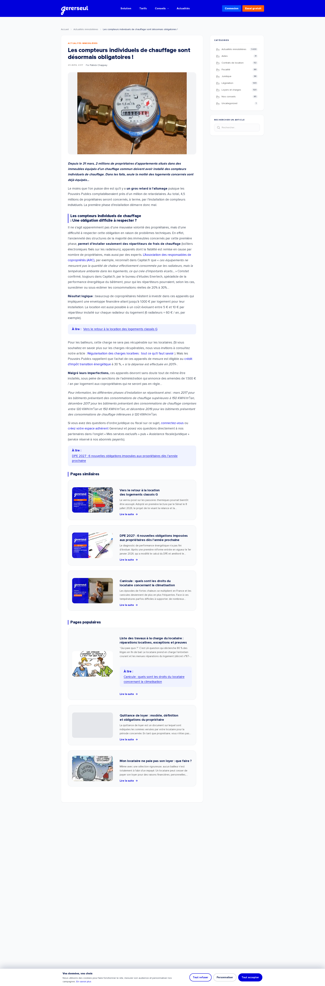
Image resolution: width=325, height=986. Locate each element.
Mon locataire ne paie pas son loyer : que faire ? (156, 761)
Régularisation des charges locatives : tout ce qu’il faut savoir (130, 353)
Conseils (160, 8)
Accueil (65, 29)
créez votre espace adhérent (88, 428)
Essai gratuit (253, 8)
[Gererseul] (74, 8)
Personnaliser (225, 977)
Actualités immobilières (85, 29)
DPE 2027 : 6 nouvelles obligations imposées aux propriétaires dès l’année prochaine (154, 538)
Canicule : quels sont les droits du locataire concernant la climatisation (147, 583)
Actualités (183, 8)
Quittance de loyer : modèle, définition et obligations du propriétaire (149, 717)
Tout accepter (250, 977)
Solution (126, 8)
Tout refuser (200, 977)
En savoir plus (83, 981)
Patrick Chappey (98, 65)
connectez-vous (172, 423)
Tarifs (143, 8)
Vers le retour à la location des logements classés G (140, 492)
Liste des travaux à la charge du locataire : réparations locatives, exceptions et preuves (153, 640)
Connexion (231, 8)
